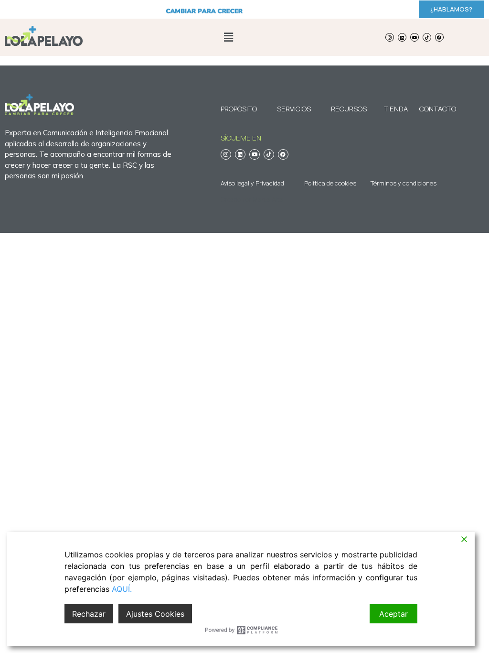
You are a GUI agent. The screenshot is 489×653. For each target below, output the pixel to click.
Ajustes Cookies (155, 614)
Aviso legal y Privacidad (252, 183)
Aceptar (393, 614)
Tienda (396, 109)
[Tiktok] (427, 37)
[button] (228, 37)
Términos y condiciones (403, 183)
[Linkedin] (402, 37)
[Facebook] (439, 37)
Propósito (239, 109)
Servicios (294, 109)
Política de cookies (330, 183)
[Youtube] (414, 37)
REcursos (349, 109)
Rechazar (89, 614)
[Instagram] (389, 37)
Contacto (432, 109)
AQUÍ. (122, 589)
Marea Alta (268, 199)
